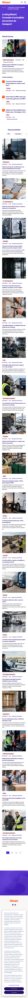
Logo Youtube (13, 905)
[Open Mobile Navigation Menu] (25, 2)
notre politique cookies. (9, 947)
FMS (8, 134)
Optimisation (18, 134)
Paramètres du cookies (14, 985)
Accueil (4, 7)
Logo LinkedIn (15, 905)
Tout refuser (14, 992)
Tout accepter (14, 988)
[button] (12, 890)
